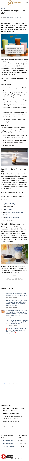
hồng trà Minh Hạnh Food (12, 204)
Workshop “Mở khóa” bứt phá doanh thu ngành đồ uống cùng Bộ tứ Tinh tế (16, 294)
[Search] (27, 2)
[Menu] (2, 3)
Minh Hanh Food (18, 17)
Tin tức (3, 8)
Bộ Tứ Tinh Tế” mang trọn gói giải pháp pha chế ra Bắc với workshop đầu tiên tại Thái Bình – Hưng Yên (17, 322)
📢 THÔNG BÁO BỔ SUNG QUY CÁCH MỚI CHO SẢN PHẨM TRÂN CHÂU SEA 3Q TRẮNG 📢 (16, 330)
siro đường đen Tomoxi (12, 217)
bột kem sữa (8, 209)
